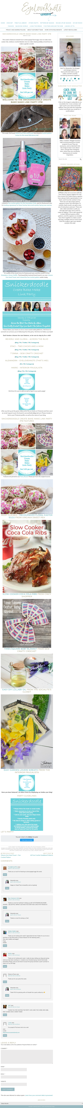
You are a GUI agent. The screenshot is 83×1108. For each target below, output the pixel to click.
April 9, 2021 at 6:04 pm (15, 882)
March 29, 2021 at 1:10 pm (14, 1007)
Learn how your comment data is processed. (39, 1095)
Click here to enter (27, 840)
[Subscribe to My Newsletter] (70, 94)
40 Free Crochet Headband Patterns (41, 855)
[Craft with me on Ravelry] (71, 79)
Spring (43, 846)
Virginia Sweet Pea (39, 850)
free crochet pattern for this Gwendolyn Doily (22, 203)
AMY (9, 1005)
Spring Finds (18, 850)
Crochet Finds (27, 848)
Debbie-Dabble (12, 931)
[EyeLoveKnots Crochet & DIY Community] (63, 80)
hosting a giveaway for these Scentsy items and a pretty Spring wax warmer (28, 205)
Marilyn (10, 953)
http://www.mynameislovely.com (11, 1032)
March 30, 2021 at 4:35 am (14, 1024)
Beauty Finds (11, 848)
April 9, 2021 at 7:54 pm (15, 915)
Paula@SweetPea (13, 867)
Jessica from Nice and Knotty (24, 133)
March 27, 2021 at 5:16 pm (14, 899)
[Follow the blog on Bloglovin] (75, 79)
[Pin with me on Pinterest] (64, 79)
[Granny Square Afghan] (70, 179)
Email (3, 1074)
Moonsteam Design (51, 1106)
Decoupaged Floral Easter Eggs (31, 516)
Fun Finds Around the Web (22, 846)
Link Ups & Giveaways (35, 846)
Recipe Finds (19, 849)
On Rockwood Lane (10, 849)
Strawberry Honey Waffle (9, 275)
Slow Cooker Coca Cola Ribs (20, 594)
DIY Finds (34, 848)
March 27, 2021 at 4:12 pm (14, 868)
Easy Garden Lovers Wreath (21, 770)
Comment (4, 1048)
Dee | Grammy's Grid (13, 898)
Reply (4, 874)
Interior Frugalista (42, 848)
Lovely (9, 1022)
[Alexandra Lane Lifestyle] (69, 80)
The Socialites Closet (28, 850)
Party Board (24, 476)
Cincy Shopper (19, 848)
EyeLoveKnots (41, 11)
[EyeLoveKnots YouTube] (78, 79)
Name (3, 1066)
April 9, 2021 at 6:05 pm (15, 989)
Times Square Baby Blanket (20, 649)
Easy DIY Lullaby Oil (14, 689)
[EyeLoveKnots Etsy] (72, 80)
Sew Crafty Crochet (28, 849)
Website (3, 1081)
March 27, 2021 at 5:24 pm (14, 955)
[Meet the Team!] (69, 128)
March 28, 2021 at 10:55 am (14, 975)
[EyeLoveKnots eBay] (76, 80)
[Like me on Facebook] (60, 79)
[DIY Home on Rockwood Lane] (66, 80)
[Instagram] (67, 79)
